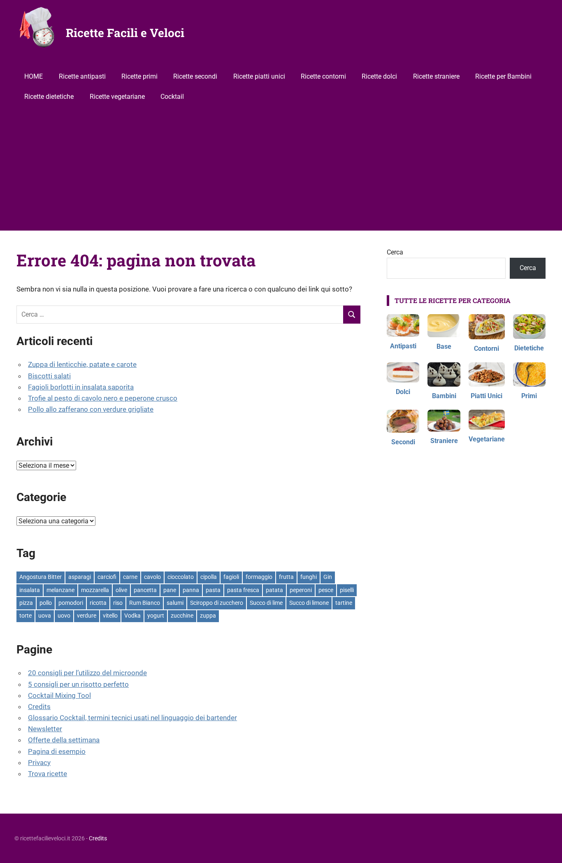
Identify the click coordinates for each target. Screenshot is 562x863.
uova (44, 615)
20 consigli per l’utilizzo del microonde (87, 673)
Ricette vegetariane (117, 96)
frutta (286, 577)
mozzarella (95, 590)
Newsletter (45, 729)
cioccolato (180, 577)
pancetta (145, 590)
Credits (39, 706)
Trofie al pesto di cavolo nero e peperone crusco (102, 398)
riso (118, 602)
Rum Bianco (144, 602)
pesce (325, 590)
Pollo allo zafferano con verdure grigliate (90, 409)
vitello (110, 615)
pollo (45, 602)
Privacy (39, 762)
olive (121, 590)
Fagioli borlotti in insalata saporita (81, 387)
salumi (175, 602)
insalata (29, 590)
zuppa (208, 615)
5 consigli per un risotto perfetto (78, 684)
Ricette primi (139, 76)
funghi (308, 577)
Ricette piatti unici (259, 76)
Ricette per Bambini (503, 76)
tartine (343, 602)
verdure (86, 615)
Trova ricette (47, 774)
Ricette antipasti (82, 76)
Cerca (395, 252)
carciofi (107, 577)
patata (274, 590)
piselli (347, 590)
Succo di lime (266, 602)
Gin (327, 577)
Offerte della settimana (64, 740)
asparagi (79, 577)
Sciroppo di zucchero (216, 602)
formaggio (259, 577)
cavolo (152, 577)
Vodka (132, 615)
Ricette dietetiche (49, 96)
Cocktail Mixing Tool (59, 695)
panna (191, 590)
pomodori (70, 602)
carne (130, 577)
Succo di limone (309, 602)
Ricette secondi (195, 76)
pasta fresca (243, 590)
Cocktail (172, 96)
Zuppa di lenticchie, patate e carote (82, 364)
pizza (26, 602)
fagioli (231, 577)
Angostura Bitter (40, 577)
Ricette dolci (379, 76)
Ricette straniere (436, 76)
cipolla (208, 577)
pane (169, 590)
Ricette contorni (323, 76)
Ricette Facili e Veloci (125, 32)
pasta (213, 590)
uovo (64, 615)
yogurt (155, 615)
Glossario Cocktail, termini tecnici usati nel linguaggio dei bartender (132, 718)
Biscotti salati (49, 376)
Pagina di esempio (57, 751)
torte (25, 615)
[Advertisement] (281, 168)
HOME (33, 76)
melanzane (60, 590)
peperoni (301, 590)
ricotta (98, 602)
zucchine (182, 615)
